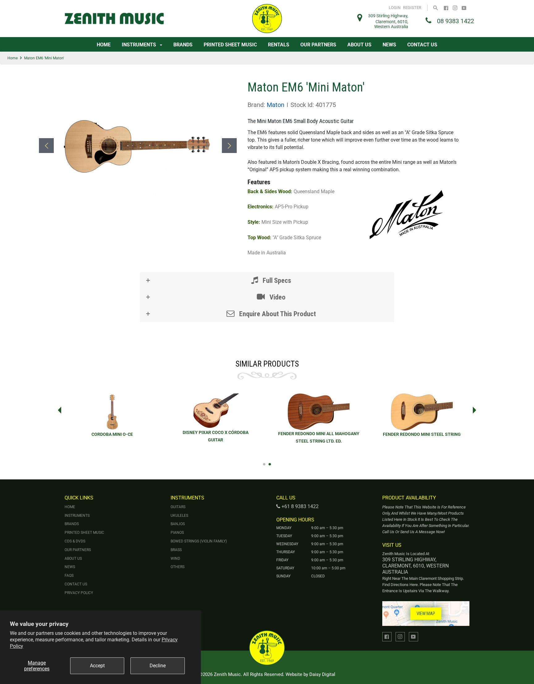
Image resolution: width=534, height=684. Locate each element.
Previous (57, 410)
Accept (97, 666)
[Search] (435, 7)
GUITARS (178, 507)
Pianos (177, 532)
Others (177, 567)
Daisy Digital (322, 674)
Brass (176, 550)
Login (394, 7)
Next (476, 410)
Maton (275, 104)
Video (277, 297)
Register (412, 7)
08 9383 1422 (455, 21)
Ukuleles (179, 515)
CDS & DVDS (75, 541)
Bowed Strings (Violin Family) (199, 541)
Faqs (69, 575)
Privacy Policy (79, 593)
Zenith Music (227, 674)
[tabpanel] (112, 418)
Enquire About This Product (277, 314)
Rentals (278, 45)
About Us (359, 45)
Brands (183, 45)
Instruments (139, 45)
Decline (158, 666)
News (389, 45)
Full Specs (276, 280)
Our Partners (318, 45)
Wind (175, 558)
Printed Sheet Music (230, 45)
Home (104, 45)
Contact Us (422, 45)
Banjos (178, 524)
